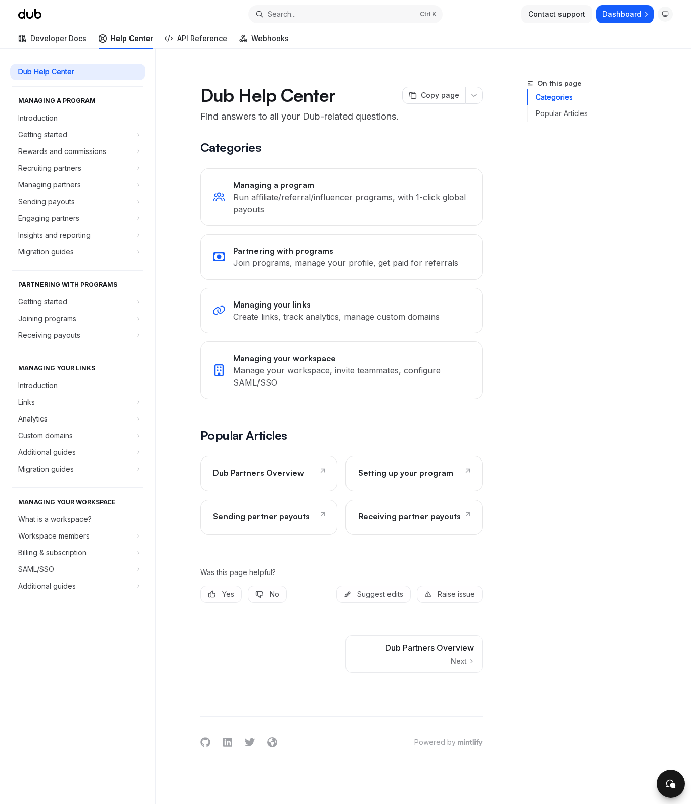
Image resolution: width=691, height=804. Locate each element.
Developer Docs (58, 38)
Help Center (132, 38)
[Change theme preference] (665, 14)
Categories (554, 97)
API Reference (202, 38)
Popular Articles (562, 113)
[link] (341, 197)
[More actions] (474, 95)
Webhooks (270, 38)
